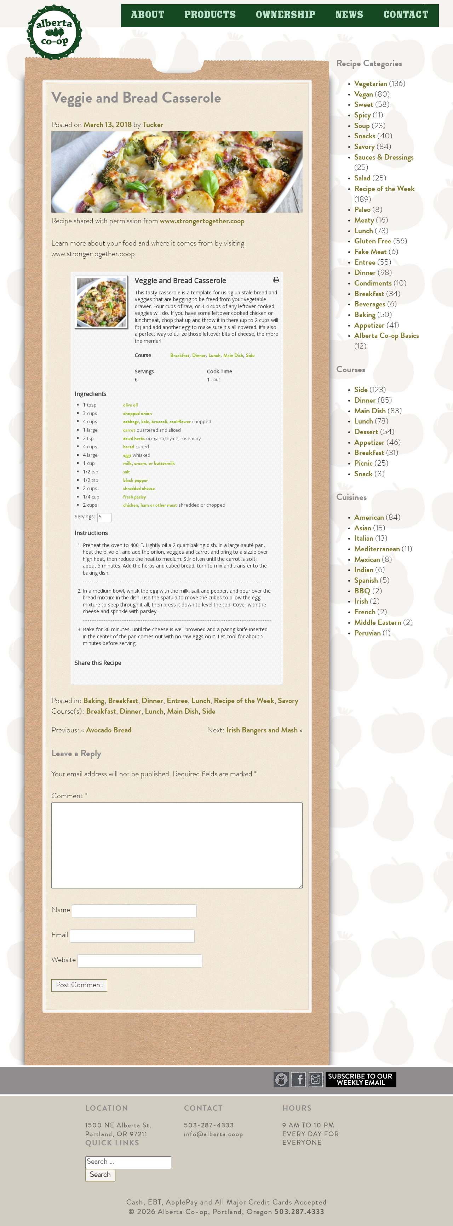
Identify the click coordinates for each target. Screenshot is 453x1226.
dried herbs (134, 439)
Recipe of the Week (244, 702)
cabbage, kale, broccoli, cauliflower (157, 422)
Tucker (153, 125)
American (369, 518)
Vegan (363, 95)
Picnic (363, 464)
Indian (363, 571)
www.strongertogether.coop (202, 222)
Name (60, 911)
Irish (361, 602)
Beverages (369, 305)
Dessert (366, 433)
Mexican (367, 560)
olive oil (130, 405)
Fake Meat (370, 253)
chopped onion (137, 413)
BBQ (362, 592)
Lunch (214, 355)
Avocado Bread (109, 731)
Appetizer (369, 326)
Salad (362, 179)
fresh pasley (134, 497)
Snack (363, 475)
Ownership (286, 15)
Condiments (373, 284)
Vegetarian (370, 84)
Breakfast (179, 355)
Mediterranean (377, 550)
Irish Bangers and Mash (262, 731)
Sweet (363, 105)
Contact (406, 15)
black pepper (135, 480)
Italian (363, 539)
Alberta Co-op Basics (386, 336)
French (364, 613)
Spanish (366, 581)
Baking (93, 702)
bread (128, 447)
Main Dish (233, 355)
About (148, 15)
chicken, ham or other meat (150, 505)
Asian (362, 529)
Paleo (362, 210)
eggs (127, 455)
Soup (362, 127)
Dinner (199, 355)
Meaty (364, 221)
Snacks (364, 137)
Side (250, 355)
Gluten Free (372, 242)
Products (210, 15)
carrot (129, 430)
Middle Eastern (377, 623)
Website (63, 961)
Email (59, 936)
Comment (69, 797)
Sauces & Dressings (384, 158)
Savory (288, 702)
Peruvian (367, 634)
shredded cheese (139, 489)
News (350, 15)
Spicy (362, 116)
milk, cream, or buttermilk (149, 463)
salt (126, 472)
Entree (177, 702)
